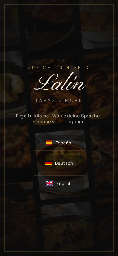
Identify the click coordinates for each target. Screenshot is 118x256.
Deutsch (64, 163)
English (64, 183)
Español (64, 143)
